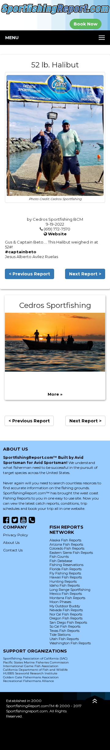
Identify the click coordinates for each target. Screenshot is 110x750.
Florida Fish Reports (66, 569)
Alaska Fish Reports (65, 540)
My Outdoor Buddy (65, 606)
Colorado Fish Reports (67, 548)
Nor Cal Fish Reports (66, 614)
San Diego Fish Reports (68, 622)
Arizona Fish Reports (66, 544)
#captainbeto (20, 251)
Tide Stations (60, 634)
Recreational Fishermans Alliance (28, 681)
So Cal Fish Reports (65, 626)
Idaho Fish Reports (65, 585)
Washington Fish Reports (70, 643)
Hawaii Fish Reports (66, 577)
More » (55, 394)
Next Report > (85, 274)
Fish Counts (59, 556)
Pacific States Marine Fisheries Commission (36, 662)
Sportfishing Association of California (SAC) (35, 658)
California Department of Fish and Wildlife (35, 670)
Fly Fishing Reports (65, 573)
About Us (11, 542)
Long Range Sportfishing (70, 590)
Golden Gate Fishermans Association (31, 677)
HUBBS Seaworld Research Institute (30, 673)
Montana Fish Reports (67, 598)
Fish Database (61, 561)
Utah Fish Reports (64, 639)
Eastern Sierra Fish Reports (71, 553)
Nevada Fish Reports (66, 610)
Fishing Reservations (66, 565)
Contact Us (13, 550)
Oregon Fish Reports (66, 618)
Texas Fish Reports (64, 631)
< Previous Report (29, 274)
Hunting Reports (63, 581)
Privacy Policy (15, 535)
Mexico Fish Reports (66, 593)
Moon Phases (60, 602)
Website (57, 233)
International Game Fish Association (30, 666)
